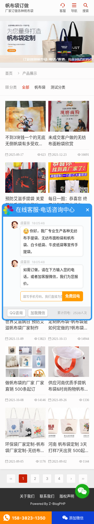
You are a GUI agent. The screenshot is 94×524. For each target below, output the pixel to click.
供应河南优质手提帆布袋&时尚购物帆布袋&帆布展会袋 (68, 389)
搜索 (86, 8)
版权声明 (67, 496)
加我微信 (38, 312)
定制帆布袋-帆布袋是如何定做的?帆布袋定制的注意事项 (68, 328)
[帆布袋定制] (47, 42)
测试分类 (58, 87)
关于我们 (27, 496)
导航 (74, 8)
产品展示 (29, 73)
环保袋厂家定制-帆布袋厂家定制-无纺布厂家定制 (25, 450)
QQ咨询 (16, 312)
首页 (9, 73)
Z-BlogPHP (57, 504)
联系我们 (47, 496)
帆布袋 (39, 87)
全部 (25, 87)
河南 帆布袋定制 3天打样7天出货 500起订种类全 (67, 450)
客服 (63, 8)
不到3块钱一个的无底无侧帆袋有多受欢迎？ (25, 144)
